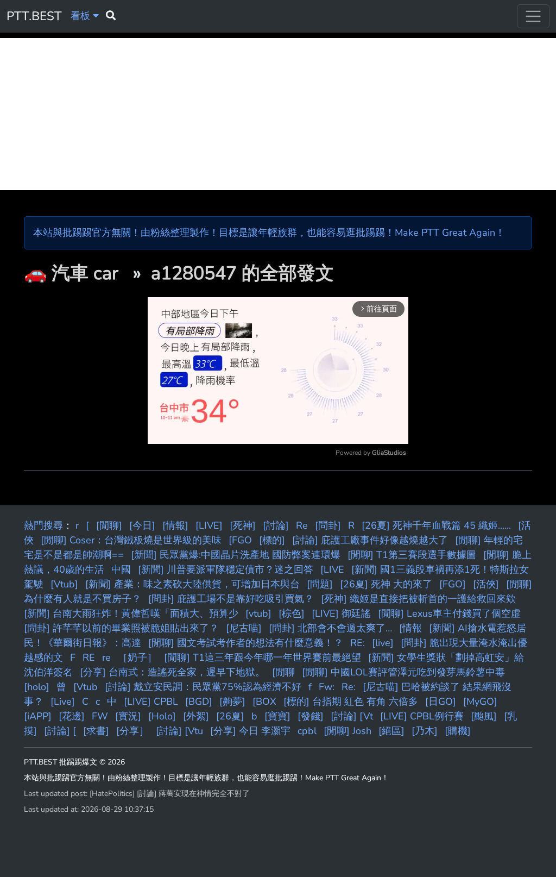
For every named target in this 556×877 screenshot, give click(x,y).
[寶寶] (277, 716)
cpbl (307, 730)
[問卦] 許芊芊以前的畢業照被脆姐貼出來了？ (121, 628)
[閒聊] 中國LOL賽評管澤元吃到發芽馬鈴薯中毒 (403, 672)
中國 (121, 569)
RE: (357, 642)
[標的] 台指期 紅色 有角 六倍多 (350, 701)
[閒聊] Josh (347, 730)
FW (100, 716)
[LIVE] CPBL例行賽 (422, 716)
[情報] (175, 525)
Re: (349, 686)
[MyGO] (480, 701)
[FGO (240, 540)
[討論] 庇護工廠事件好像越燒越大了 (370, 540)
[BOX (264, 701)
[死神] (243, 525)
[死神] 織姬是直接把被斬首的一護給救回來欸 (418, 598)
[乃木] (425, 730)
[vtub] (258, 613)
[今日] (142, 525)
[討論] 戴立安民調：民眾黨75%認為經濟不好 (203, 686)
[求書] (96, 730)
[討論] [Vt (352, 716)
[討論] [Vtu (179, 730)
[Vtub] (64, 584)
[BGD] (198, 701)
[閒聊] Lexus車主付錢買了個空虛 (449, 613)
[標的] (272, 540)
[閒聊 (283, 672)
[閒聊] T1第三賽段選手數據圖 (412, 554)
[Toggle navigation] (533, 16)
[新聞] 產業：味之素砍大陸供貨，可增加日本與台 (192, 584)
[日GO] (440, 701)
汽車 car (87, 273)
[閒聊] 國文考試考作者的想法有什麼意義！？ (245, 642)
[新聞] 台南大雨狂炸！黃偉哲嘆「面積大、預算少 (131, 613)
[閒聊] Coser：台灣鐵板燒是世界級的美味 (131, 540)
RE (89, 657)
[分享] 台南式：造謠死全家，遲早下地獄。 (172, 672)
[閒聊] (109, 525)
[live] (383, 642)
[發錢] (311, 716)
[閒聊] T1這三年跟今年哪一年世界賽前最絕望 (262, 657)
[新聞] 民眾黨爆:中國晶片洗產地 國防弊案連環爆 (235, 554)
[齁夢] (232, 701)
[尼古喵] (244, 628)
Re (302, 525)
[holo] (36, 686)
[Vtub (85, 686)
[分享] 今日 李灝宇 (250, 730)
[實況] (128, 716)
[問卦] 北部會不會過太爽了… (330, 628)
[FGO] (452, 584)
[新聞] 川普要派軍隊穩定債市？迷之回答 (225, 569)
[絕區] (391, 730)
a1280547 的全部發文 (242, 273)
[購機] (458, 730)
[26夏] (230, 716)
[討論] (276, 525)
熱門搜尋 (43, 525)
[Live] (62, 701)
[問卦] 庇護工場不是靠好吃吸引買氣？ (231, 598)
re (106, 657)
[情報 (410, 628)
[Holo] (162, 716)
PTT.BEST (34, 16)
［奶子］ (137, 657)
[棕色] (292, 613)
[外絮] (196, 716)
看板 (82, 15)
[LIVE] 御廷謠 (341, 613)
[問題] (320, 584)
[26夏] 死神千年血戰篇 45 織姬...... (436, 525)
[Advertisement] (278, 114)
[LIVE (332, 569)
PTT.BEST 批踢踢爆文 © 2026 (74, 762)
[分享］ (132, 730)
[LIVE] (209, 525)
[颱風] (484, 716)
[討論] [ (60, 730)
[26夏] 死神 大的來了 (386, 584)
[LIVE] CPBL (151, 701)
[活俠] (486, 584)
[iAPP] (38, 716)
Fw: (326, 686)
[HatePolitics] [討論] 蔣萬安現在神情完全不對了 (170, 793)
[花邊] (72, 716)
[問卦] (328, 525)
